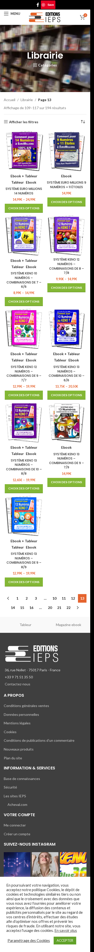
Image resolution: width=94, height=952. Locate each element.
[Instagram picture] (17, 865)
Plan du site (13, 758)
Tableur (25, 625)
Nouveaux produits (19, 749)
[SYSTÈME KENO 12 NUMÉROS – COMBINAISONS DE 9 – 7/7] (24, 329)
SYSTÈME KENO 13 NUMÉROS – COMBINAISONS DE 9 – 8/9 (24, 560)
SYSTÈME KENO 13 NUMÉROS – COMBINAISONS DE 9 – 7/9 (66, 461)
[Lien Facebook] (38, 5)
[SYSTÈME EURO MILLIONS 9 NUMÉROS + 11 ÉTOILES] (66, 151)
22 (68, 607)
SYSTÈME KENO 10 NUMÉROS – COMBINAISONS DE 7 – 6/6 (24, 280)
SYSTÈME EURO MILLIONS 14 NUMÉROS (24, 191)
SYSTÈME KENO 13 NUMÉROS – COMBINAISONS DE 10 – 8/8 (24, 467)
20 (50, 607)
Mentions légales (17, 723)
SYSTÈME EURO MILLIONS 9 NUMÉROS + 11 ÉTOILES (66, 184)
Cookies (10, 732)
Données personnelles (21, 714)
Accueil (9, 100)
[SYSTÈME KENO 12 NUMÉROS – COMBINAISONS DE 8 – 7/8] (66, 235)
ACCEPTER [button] (65, 940)
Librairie (27, 100)
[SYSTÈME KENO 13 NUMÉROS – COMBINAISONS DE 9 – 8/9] (24, 516)
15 (22, 607)
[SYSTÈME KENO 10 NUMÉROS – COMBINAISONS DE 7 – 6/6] (24, 235)
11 (64, 598)
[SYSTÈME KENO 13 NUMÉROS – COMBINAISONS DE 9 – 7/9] (66, 422)
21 (59, 607)
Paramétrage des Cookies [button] (29, 940)
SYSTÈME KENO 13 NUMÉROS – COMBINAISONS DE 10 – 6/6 (66, 373)
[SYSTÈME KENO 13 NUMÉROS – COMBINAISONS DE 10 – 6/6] (66, 329)
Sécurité (10, 787)
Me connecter (15, 825)
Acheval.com (17, 804)
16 (31, 607)
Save (51, 5)
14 (13, 607)
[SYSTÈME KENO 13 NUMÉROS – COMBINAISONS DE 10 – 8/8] (24, 422)
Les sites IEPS (15, 796)
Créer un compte (17, 834)
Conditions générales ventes (26, 705)
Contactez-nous (17, 684)
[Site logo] (45, 17)
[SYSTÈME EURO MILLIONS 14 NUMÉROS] (24, 151)
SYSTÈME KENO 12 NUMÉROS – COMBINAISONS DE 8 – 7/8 (66, 266)
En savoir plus (65, 930)
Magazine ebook (68, 625)
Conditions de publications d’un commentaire (39, 740)
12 (73, 598)
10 (54, 598)
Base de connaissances (22, 778)
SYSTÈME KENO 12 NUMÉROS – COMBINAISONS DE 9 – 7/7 (24, 373)
